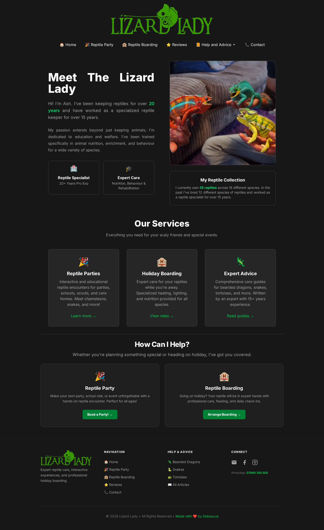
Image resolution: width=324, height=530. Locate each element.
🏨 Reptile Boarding (139, 44)
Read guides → (240, 315)
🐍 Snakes (176, 469)
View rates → (162, 315)
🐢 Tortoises (177, 477)
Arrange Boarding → (224, 414)
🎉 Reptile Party (99, 44)
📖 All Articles (178, 485)
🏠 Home (68, 44)
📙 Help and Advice (213, 44)
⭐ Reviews (176, 44)
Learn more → (83, 315)
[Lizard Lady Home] (67, 457)
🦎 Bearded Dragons (184, 462)
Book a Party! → (100, 414)
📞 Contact (255, 44)
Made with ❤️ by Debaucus (197, 516)
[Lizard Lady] (162, 19)
